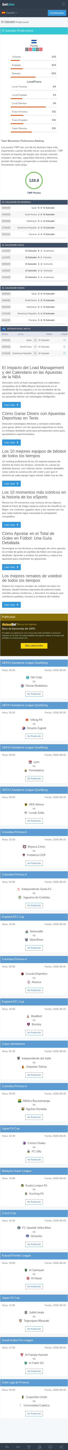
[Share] (61, 1447)
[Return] (7, 1447)
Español (10, 12)
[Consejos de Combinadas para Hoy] (28, 1447)
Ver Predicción (34, 694)
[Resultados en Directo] (50, 1447)
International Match (18, 329)
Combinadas (57, 12)
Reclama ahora (34, 646)
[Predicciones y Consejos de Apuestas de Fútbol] (10, 3)
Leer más (10, 404)
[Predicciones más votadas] (39, 1447)
